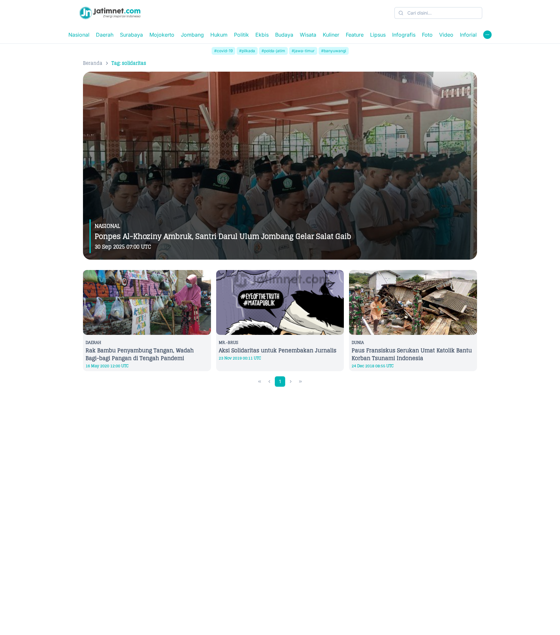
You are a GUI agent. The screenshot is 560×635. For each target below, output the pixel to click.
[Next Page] (290, 381)
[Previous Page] (269, 381)
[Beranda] (110, 13)
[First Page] (259, 381)
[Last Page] (300, 381)
